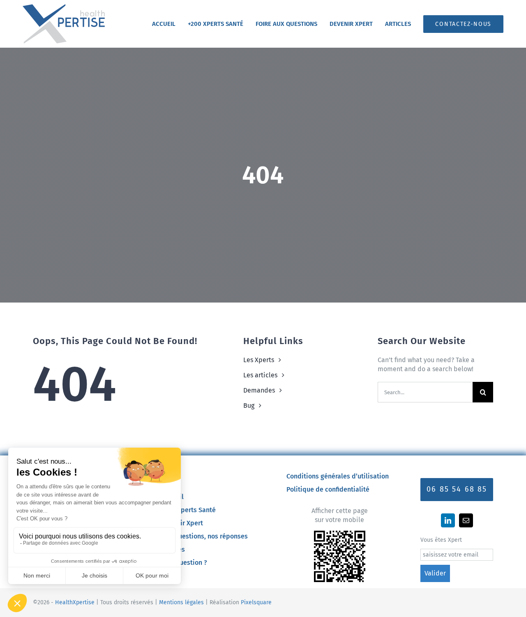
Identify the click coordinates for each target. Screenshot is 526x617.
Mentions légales (181, 602)
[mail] (466, 520)
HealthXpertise (75, 602)
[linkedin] (448, 520)
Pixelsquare (256, 602)
